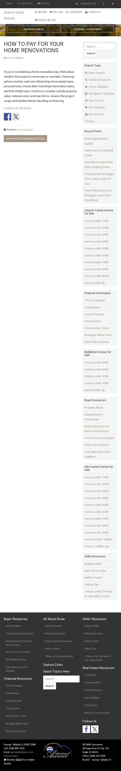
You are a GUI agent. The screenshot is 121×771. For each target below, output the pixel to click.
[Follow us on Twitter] (94, 729)
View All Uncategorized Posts (26, 138)
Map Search (96, 100)
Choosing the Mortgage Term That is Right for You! (99, 178)
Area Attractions (53, 625)
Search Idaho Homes (14, 15)
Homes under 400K (96, 241)
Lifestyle (94, 12)
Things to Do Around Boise (59, 656)
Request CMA (93, 563)
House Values (47, 20)
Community (90, 674)
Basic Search (96, 72)
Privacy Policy (11, 756)
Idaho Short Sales (95, 570)
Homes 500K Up (94, 390)
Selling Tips (91, 584)
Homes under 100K (96, 221)
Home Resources (93, 690)
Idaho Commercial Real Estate (98, 153)
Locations (75, 12)
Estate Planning (94, 314)
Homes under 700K (96, 262)
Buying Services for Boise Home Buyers (96, 429)
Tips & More (90, 705)
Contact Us (26, 3)
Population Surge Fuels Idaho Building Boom (98, 164)
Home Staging (91, 697)
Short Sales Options (96, 342)
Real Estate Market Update (96, 141)
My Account (96, 114)
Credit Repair (92, 307)
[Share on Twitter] (16, 117)
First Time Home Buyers (99, 438)
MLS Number (96, 107)
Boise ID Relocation (55, 633)
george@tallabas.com (21, 752)
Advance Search (33, 29)
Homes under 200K (96, 227)
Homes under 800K (96, 269)
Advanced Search (99, 79)
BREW (19, 759)
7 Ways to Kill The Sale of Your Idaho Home (98, 594)
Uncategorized (25, 129)
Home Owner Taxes (96, 328)
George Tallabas (15, 57)
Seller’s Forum (93, 577)
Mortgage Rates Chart (98, 335)
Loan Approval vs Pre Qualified (97, 454)
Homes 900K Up (94, 283)
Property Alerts (93, 407)
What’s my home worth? (97, 712)
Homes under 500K (96, 248)
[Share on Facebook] (7, 117)
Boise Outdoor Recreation (58, 641)
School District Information (93, 417)
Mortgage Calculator (101, 93)
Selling (58, 12)
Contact (89, 121)
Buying (42, 12)
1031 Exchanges (94, 300)
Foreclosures (92, 321)
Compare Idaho (92, 682)
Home (9, 3)
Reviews (44, 3)
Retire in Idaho (52, 648)
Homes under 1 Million (98, 539)
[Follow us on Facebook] (86, 729)
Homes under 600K (96, 255)
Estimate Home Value (87, 29)
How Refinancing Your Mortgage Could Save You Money (98, 195)
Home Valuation (98, 86)
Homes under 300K (96, 234)
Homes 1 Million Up (96, 546)
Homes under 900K (96, 276)
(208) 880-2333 (88, 3)
